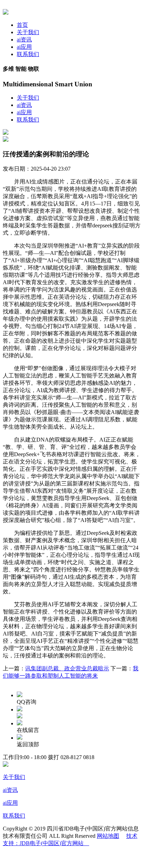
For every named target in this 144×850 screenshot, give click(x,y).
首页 (22, 25)
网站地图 (108, 836)
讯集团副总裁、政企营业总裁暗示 (67, 668)
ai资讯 (24, 39)
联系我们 (28, 54)
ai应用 (24, 47)
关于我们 (28, 32)
